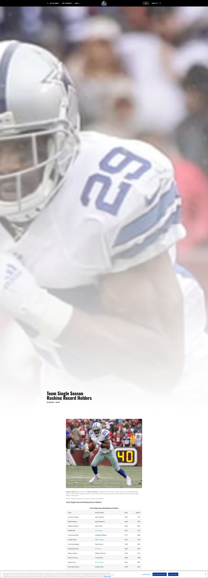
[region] (104, 574)
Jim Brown (98, 549)
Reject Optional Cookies (159, 574)
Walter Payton (99, 540)
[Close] (205, 574)
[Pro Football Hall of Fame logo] (104, 3)
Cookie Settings (146, 574)
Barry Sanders (99, 562)
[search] (160, 3)
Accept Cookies (173, 574)
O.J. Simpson (99, 530)
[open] (48, 3)
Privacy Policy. (107, 576)
